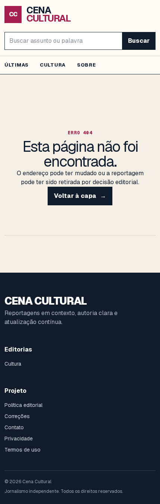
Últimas (16, 65)
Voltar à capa (80, 196)
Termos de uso (22, 449)
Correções (17, 416)
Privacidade (18, 438)
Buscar (139, 41)
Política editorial (23, 405)
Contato (14, 427)
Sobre (86, 65)
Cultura (53, 65)
